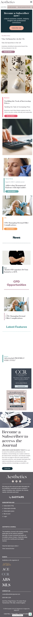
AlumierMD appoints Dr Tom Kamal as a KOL (16, 271)
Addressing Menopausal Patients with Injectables (15, 186)
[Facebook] (20, 481)
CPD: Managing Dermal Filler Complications (16, 224)
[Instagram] (13, 481)
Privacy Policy (15, 613)
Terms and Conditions (24, 613)
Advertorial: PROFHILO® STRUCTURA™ (14, 359)
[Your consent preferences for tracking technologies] (30, 614)
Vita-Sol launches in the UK (22, 7)
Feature (6, 356)
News (5, 268)
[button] (31, 1)
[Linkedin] (16, 481)
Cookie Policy (7, 613)
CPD (7, 314)
